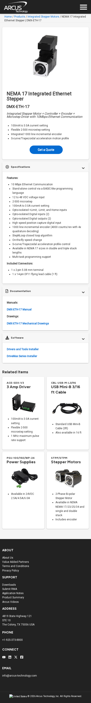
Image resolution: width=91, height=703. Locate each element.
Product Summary (13, 597)
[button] (46, 150)
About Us (7, 557)
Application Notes (13, 593)
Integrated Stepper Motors (43, 16)
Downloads (9, 584)
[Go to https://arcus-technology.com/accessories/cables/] (67, 409)
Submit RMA (9, 589)
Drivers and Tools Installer (23, 349)
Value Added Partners (15, 561)
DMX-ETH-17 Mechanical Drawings (28, 323)
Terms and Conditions (15, 566)
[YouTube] (4, 657)
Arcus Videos (10, 601)
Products (19, 16)
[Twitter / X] (15, 657)
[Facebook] (21, 657)
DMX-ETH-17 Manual (19, 309)
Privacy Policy (10, 570)
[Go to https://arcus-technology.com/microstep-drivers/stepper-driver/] (23, 413)
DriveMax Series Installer (22, 356)
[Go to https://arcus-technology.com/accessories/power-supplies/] (23, 479)
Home (8, 16)
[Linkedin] (9, 657)
